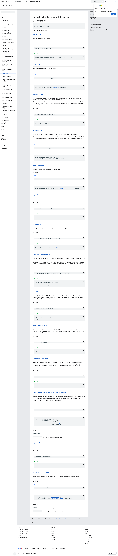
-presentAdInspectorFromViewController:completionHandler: (50, 392)
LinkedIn (53, 535)
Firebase (86, 533)
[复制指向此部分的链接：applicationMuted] (43, 130)
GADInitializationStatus (61, 247)
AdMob (8, 1)
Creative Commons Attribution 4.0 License (63, 518)
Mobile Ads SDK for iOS (8, 5)
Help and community (34, 1)
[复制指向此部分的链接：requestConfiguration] (46, 195)
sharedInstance (37, 34)
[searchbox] (8, 12)
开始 (113, 14)
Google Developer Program (23, 529)
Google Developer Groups (23, 531)
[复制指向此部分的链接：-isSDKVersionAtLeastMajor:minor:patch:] (56, 254)
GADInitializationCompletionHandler (50, 319)
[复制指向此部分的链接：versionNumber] (42, 64)
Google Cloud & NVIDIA (22, 537)
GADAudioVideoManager (64, 188)
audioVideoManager (38, 165)
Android (86, 529)
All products (62, 548)
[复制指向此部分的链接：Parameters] (39, 430)
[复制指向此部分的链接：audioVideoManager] (45, 165)
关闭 (107, 14)
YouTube (53, 539)
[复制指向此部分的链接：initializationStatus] (44, 225)
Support (27, 7)
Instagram (53, 533)
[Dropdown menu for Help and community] (39, 1)
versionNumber (37, 64)
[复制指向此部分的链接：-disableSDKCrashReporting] (49, 326)
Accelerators (20, 535)
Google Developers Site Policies (50, 519)
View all (86, 543)
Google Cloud (87, 539)
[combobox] (97, 1)
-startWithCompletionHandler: (41, 292)
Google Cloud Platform (53, 548)
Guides (3, 7)
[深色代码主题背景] (84, 24)
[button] (8, 17)
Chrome (86, 531)
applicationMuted (37, 130)
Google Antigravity (88, 537)
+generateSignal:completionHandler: (43, 472)
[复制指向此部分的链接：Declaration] (39, 42)
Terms (19, 553)
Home (34, 14)
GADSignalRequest (55, 497)
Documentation (18, 1)
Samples (25, 1)
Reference (9, 7)
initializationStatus (38, 224)
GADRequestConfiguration (65, 218)
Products (38, 14)
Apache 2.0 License (33, 519)
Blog (52, 529)
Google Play (87, 541)
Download (15, 7)
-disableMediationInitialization (41, 358)
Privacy (23, 553)
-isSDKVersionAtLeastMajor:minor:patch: (44, 254)
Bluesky (52, 531)
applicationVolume (38, 94)
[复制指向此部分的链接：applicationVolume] (44, 94)
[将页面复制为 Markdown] (74, 17)
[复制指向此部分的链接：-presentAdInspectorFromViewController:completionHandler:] (68, 392)
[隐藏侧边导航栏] (15, 554)
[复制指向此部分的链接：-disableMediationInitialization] (50, 358)
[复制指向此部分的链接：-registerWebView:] (44, 443)
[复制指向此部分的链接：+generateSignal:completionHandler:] (54, 472)
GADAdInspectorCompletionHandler (63, 423)
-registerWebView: (38, 443)
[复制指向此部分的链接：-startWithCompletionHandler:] (50, 292)
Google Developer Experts (23, 533)
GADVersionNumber (55, 87)
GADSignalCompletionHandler (57, 498)
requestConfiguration (39, 195)
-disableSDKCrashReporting (40, 326)
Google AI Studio (88, 535)
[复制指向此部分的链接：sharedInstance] (42, 34)
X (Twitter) (53, 537)
